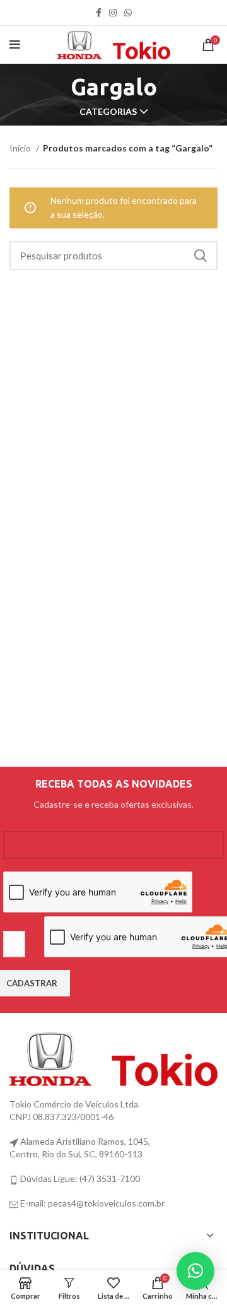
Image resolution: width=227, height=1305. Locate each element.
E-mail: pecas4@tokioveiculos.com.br (91, 1203)
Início (21, 148)
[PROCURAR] (200, 255)
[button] (195, 1271)
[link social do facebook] (98, 12)
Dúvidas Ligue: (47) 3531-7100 (79, 1178)
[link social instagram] (112, 12)
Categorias (108, 111)
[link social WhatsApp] (128, 12)
